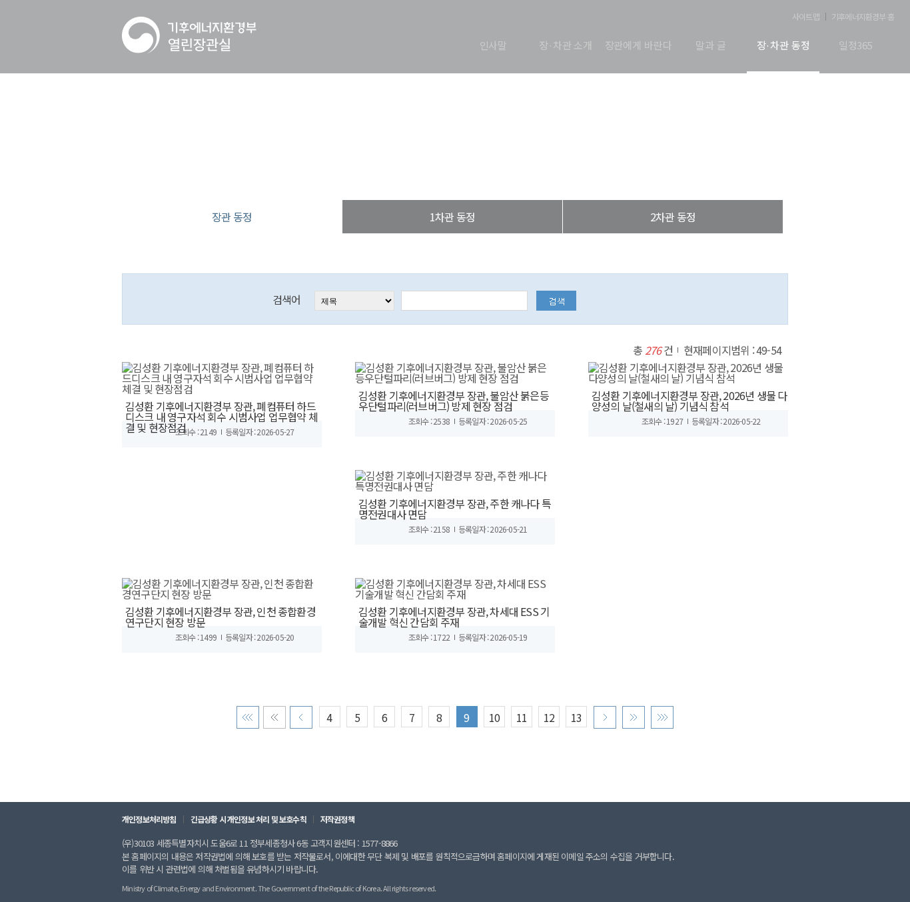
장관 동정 (524, 173)
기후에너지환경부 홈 (862, 17)
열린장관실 (375, 173)
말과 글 (710, 46)
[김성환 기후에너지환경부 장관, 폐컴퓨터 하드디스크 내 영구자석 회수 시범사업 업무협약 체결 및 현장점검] (222, 376)
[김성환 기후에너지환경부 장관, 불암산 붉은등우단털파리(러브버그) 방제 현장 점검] (455, 371)
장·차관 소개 (565, 46)
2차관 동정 (672, 217)
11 (521, 717)
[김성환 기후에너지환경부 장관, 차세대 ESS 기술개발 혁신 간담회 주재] (455, 587)
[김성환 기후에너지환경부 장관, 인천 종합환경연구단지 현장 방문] (222, 587)
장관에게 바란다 (638, 46)
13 (576, 717)
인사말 (494, 46)
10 (494, 717)
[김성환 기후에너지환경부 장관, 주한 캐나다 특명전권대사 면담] (455, 479)
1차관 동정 (452, 217)
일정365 (856, 46)
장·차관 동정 (783, 46)
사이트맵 (805, 17)
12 (549, 717)
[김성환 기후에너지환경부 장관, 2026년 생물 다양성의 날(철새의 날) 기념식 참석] (688, 371)
